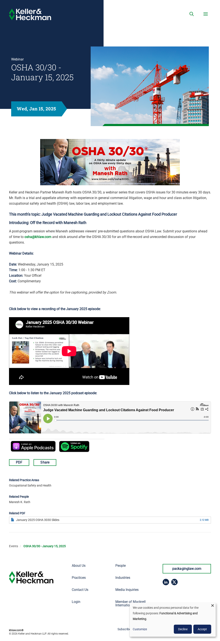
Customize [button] (140, 629)
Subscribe (124, 629)
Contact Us (80, 590)
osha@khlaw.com (37, 237)
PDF (19, 462)
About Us (79, 566)
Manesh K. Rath (19, 502)
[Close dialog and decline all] (212, 605)
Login (76, 602)
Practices (79, 578)
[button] (191, 14)
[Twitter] (174, 582)
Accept (202, 629)
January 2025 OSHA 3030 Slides (37, 520)
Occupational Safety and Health (30, 485)
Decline (183, 629)
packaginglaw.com (187, 569)
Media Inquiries (127, 590)
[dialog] (173, 620)
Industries (122, 578)
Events (13, 546)
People (120, 566)
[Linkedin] (166, 582)
